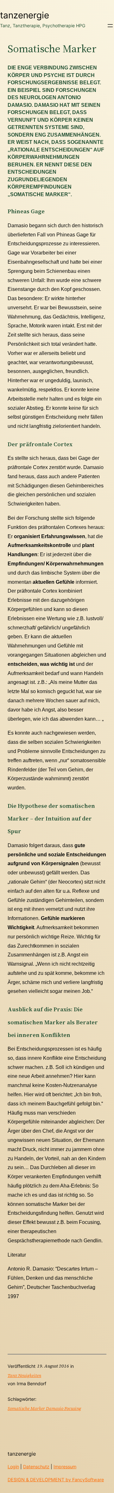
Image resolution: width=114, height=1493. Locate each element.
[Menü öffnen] (110, 25)
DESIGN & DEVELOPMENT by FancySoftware (56, 1479)
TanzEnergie (24, 15)
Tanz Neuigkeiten (24, 1375)
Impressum (65, 1466)
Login (13, 1466)
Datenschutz (36, 1466)
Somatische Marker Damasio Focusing (44, 1408)
